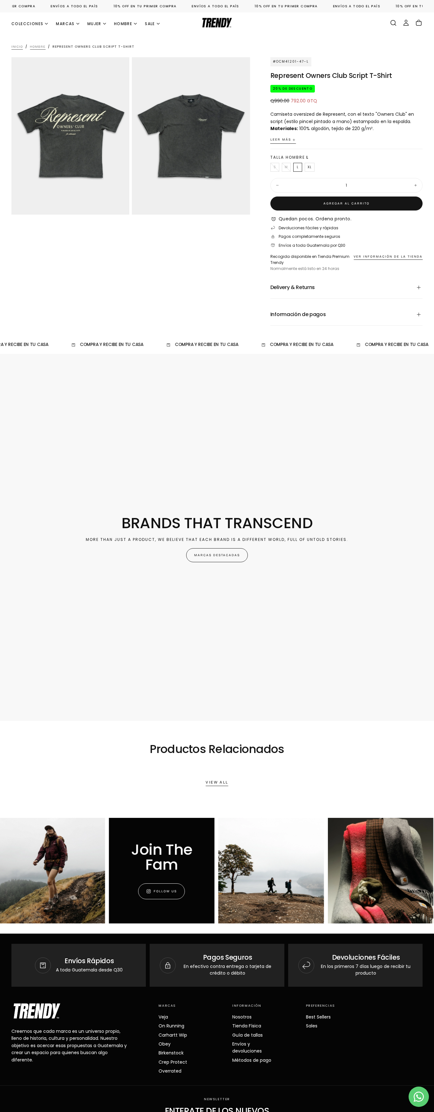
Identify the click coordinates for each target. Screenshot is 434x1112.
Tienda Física (246, 1026)
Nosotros (242, 1017)
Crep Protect (173, 1062)
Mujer (94, 23)
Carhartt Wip (173, 1035)
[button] (393, 23)
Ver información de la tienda (388, 257)
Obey (165, 1044)
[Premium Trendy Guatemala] (36, 1011)
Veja (163, 1017)
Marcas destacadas (217, 555)
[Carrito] (419, 23)
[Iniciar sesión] (406, 23)
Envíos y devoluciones (247, 1047)
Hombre (123, 23)
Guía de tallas (247, 1035)
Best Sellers (318, 1017)
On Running (171, 1026)
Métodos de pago (251, 1060)
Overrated (170, 1071)
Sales (311, 1026)
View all (217, 782)
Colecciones (27, 23)
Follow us (151, 891)
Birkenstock (171, 1053)
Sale (150, 23)
